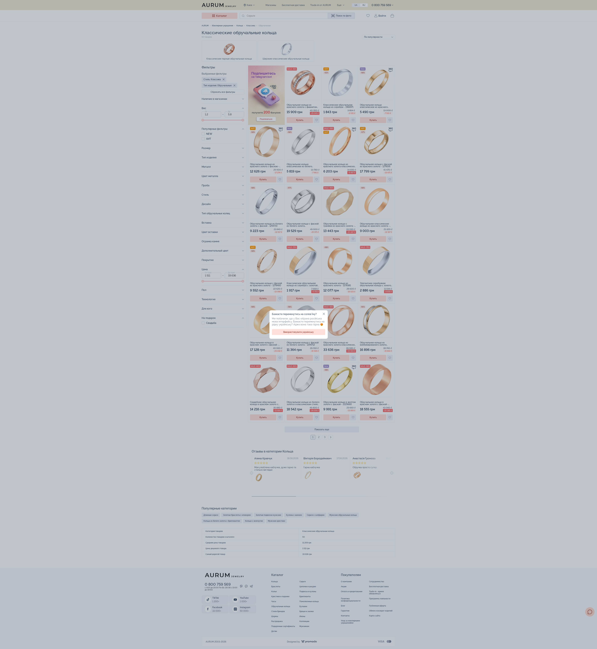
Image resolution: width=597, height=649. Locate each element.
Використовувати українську (298, 332)
